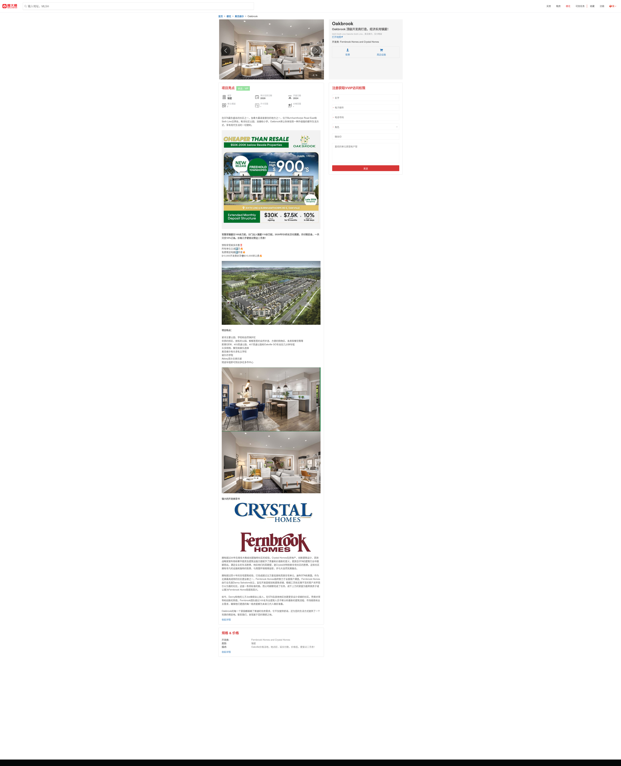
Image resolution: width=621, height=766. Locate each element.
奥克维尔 (239, 16)
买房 (548, 6)
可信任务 (580, 6)
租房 (558, 6)
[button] (316, 51)
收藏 (592, 6)
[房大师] (9, 6)
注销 (602, 6)
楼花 (568, 6)
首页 (220, 16)
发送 (365, 168)
